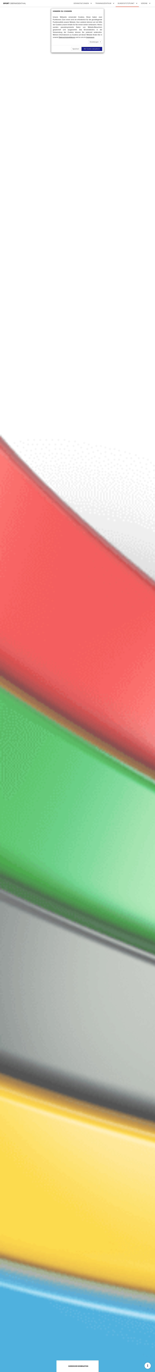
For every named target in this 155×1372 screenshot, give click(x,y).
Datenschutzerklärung (67, 37)
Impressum (90, 37)
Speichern (76, 49)
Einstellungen (94, 42)
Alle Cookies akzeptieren (92, 49)
